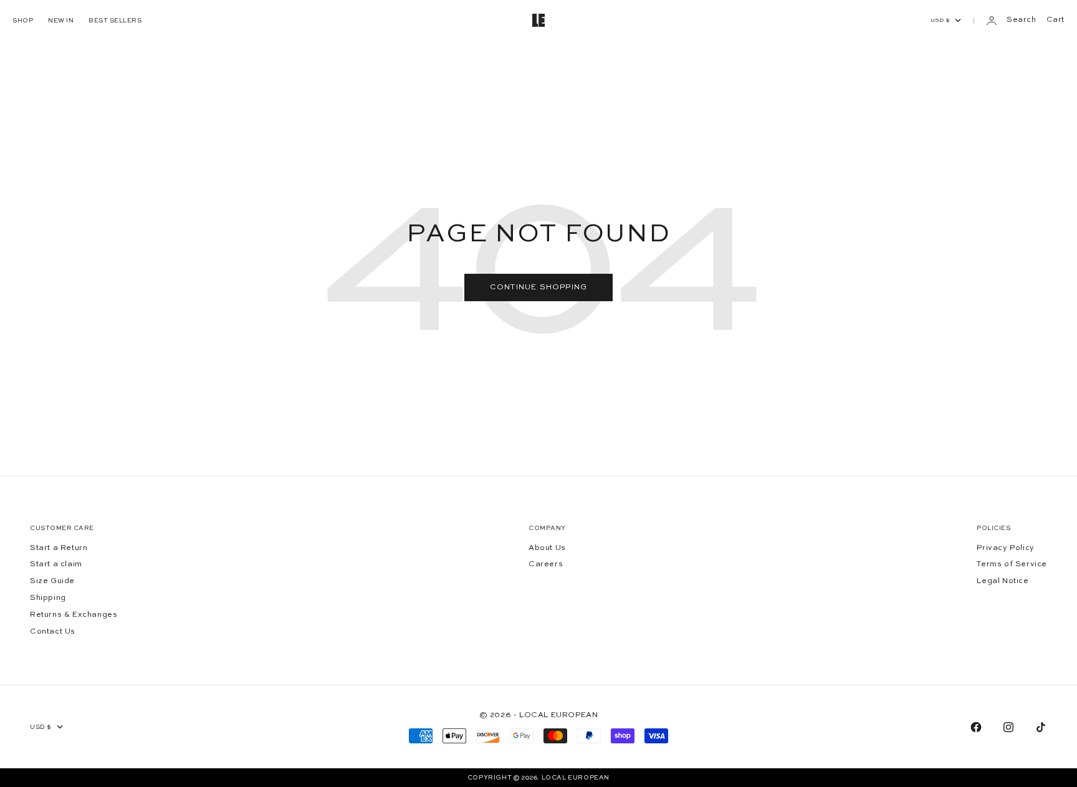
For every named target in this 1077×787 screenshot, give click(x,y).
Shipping (48, 598)
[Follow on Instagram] (1008, 727)
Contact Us (52, 631)
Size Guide (52, 581)
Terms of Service (1012, 564)
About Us (547, 548)
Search (1021, 20)
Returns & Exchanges (73, 615)
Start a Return (58, 548)
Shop (22, 20)
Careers (546, 564)
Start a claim (56, 564)
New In (61, 20)
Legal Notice (1002, 581)
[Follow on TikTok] (1041, 727)
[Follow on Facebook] (976, 727)
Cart (1055, 20)
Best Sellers (115, 20)
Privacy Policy (1005, 548)
